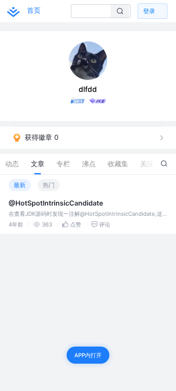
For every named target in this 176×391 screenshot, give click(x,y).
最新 (20, 184)
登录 (149, 11)
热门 (49, 184)
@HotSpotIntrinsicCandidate (56, 203)
